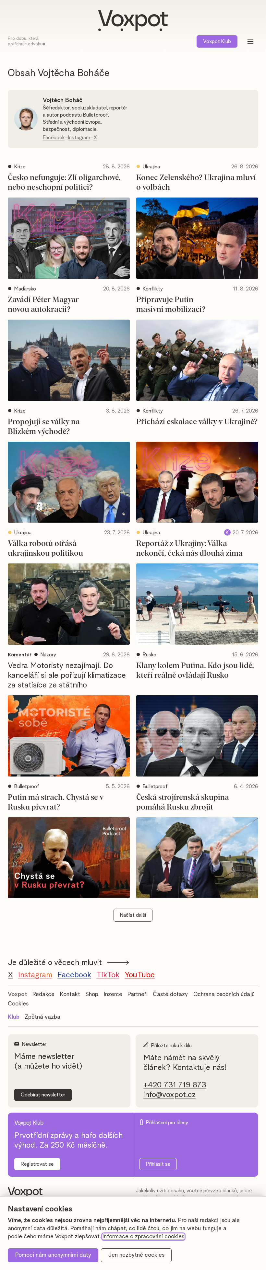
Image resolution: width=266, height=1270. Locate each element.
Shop (91, 994)
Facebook (54, 137)
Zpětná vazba (42, 1017)
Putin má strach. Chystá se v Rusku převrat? (55, 802)
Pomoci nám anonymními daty (53, 1255)
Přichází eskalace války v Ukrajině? (197, 422)
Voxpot (17, 994)
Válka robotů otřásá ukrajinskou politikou (45, 548)
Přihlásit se (158, 1164)
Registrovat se (37, 1164)
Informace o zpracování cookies (143, 1237)
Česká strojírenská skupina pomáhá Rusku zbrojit (182, 802)
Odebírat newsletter (43, 1094)
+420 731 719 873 (174, 1085)
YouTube (140, 975)
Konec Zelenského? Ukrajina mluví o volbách (196, 182)
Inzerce (113, 994)
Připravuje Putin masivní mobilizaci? (170, 304)
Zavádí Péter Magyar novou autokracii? (43, 304)
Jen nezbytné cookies (136, 1255)
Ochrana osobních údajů (224, 994)
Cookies (18, 1004)
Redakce (43, 994)
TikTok (107, 975)
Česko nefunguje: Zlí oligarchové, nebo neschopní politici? (64, 182)
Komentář (19, 654)
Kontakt (70, 994)
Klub (217, 41)
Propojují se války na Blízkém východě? (44, 427)
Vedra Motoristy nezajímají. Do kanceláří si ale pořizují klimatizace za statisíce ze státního (67, 675)
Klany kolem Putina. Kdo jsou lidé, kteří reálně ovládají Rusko (195, 670)
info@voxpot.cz (169, 1095)
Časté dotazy (170, 994)
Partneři (137, 994)
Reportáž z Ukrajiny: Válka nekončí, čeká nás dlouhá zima (189, 548)
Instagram (79, 137)
